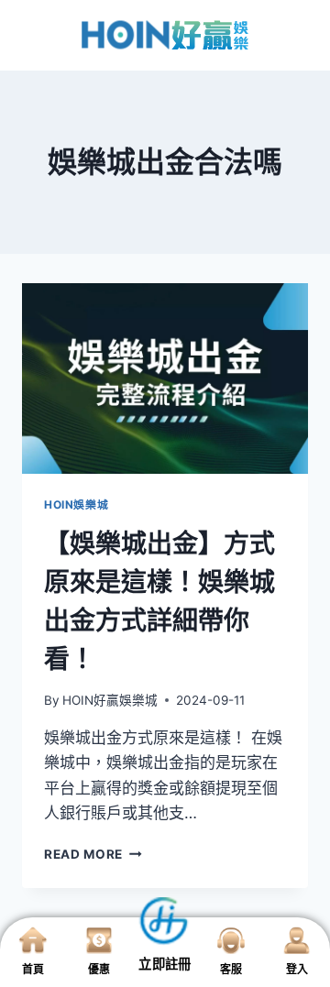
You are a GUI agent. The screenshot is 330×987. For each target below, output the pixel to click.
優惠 (99, 969)
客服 (231, 969)
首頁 (33, 969)
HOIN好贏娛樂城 (110, 700)
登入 (297, 969)
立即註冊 (165, 964)
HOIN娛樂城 (76, 504)
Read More (93, 854)
